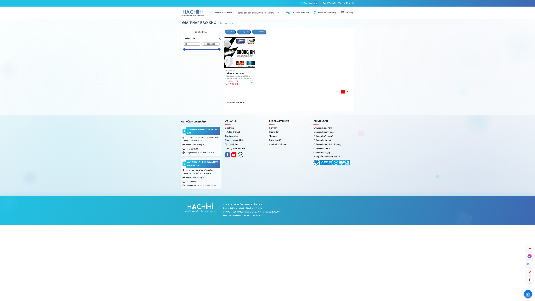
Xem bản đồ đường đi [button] (194, 145)
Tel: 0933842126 (192, 182)
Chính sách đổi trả (321, 148)
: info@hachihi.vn (232, 215)
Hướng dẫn (274, 132)
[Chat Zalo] (529, 264)
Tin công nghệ (231, 136)
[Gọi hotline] (529, 272)
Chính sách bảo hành (278, 144)
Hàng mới (230, 32)
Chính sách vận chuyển (323, 136)
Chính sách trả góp (321, 152)
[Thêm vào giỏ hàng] (251, 82)
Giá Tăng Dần (244, 32)
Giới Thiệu (229, 128)
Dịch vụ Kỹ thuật (232, 144)
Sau (348, 92)
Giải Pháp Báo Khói (234, 73)
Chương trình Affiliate (234, 140)
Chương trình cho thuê (235, 148)
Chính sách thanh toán (323, 132)
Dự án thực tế (275, 140)
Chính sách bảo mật (322, 140)
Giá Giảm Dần (259, 32)
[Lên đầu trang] (529, 279)
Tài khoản (350, 3)
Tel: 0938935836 (192, 149)
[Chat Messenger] (529, 256)
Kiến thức (273, 128)
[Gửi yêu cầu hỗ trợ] (529, 248)
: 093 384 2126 (252, 215)
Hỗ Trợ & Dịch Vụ (333, 3)
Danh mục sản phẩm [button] (223, 13)
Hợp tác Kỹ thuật (232, 132)
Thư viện (273, 136)
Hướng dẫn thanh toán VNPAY (326, 156)
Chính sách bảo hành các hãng (327, 144)
